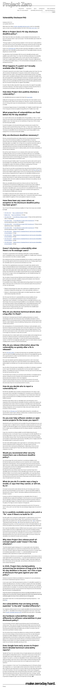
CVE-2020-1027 (7, 217)
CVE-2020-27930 (8, 220)
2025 (30, 28)
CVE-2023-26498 (8, 242)
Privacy (4, 686)
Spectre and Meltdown (16, 215)
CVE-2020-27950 (8, 227)
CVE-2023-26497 (8, 238)
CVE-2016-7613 (7, 212)
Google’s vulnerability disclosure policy (21, 26)
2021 (33, 28)
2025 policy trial (12, 48)
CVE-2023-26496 (8, 235)
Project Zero (17, 4)
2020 (35, 28)
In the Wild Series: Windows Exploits (20, 217)
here (35, 170)
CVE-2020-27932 (8, 224)
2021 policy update (10, 352)
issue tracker (29, 97)
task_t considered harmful (18, 212)
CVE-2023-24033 (8, 231)
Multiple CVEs (7, 215)
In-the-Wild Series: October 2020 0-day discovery (24, 220)
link (33, 520)
